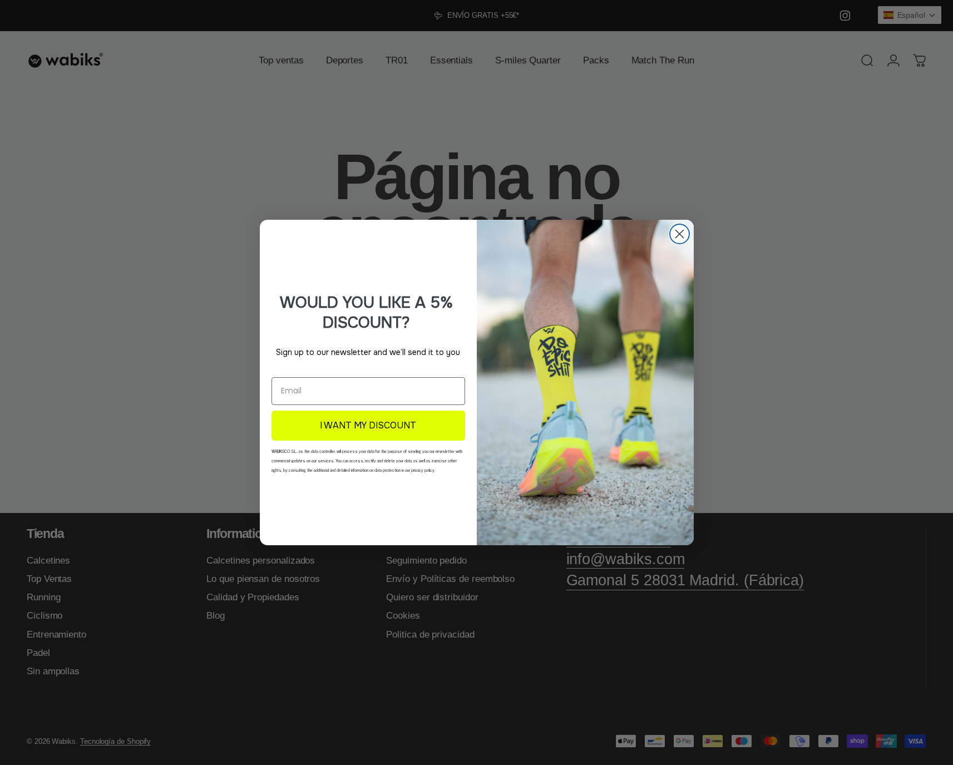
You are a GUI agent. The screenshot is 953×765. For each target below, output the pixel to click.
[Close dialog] (679, 234)
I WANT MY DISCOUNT (368, 425)
